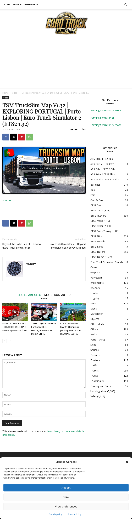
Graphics (95, 272)
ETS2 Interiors (98, 215)
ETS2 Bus (95, 205)
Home (7, 4)
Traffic (94, 365)
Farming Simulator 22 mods (105, 125)
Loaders (95, 293)
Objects (94, 319)
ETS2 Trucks (97, 257)
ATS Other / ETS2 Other (103, 169)
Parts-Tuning (97, 339)
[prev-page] (4, 341)
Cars (92, 195)
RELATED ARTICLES (28, 294)
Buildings (95, 184)
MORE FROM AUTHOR (58, 294)
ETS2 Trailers (97, 251)
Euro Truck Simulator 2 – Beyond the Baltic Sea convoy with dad (67, 246)
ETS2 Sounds (97, 241)
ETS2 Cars (96, 210)
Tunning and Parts (100, 386)
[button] (127, 462)
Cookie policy (55, 514)
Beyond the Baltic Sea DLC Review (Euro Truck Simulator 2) (21, 246)
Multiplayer (96, 313)
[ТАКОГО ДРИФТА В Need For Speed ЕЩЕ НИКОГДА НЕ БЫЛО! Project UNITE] (44, 312)
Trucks (94, 375)
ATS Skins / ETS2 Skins (103, 174)
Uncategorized (98, 391)
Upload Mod (31, 4)
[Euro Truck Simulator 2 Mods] (66, 23)
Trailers (94, 370)
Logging (94, 298)
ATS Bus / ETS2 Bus (101, 158)
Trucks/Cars (97, 380)
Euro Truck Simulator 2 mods (106, 262)
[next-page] (10, 341)
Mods (16, 4)
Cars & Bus (96, 200)
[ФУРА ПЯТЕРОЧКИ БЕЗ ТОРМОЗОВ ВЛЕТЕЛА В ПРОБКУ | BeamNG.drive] (15, 312)
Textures (95, 355)
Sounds (94, 350)
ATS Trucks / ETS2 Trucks (104, 179)
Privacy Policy (74, 514)
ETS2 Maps (96, 220)
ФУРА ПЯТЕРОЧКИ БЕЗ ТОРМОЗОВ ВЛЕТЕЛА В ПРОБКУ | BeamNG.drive (14, 327)
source (6, 200)
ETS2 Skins (96, 236)
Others (94, 329)
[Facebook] (5, 137)
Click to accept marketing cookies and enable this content (44, 170)
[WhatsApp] (29, 137)
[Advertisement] (66, 62)
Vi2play (31, 263)
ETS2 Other (96, 226)
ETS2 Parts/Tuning (100, 231)
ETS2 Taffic (96, 246)
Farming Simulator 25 (102, 117)
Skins (93, 344)
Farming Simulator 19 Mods (105, 110)
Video (14, 92)
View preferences (66, 506)
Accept (66, 487)
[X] (13, 137)
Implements (97, 282)
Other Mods (97, 324)
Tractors (95, 360)
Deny (66, 497)
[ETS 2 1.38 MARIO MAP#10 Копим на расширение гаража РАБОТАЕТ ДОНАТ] (73, 312)
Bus (92, 189)
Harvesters (96, 277)
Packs (93, 334)
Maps (93, 303)
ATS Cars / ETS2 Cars (102, 164)
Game (93, 267)
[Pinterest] (21, 137)
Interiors (95, 288)
